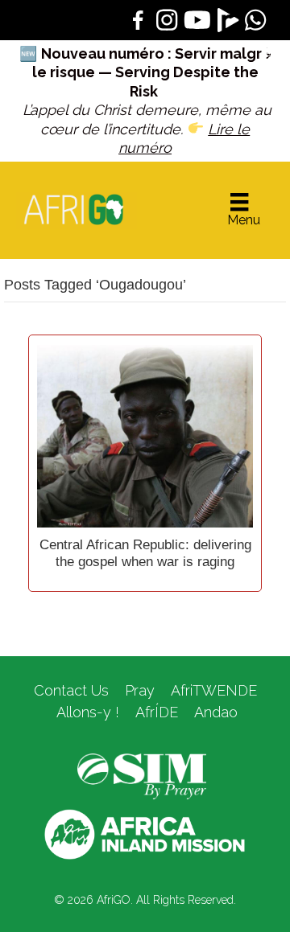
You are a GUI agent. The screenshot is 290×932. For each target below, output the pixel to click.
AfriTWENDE (214, 690)
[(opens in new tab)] (141, 775)
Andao (216, 712)
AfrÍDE (156, 712)
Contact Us (71, 690)
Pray (140, 690)
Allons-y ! (85, 712)
